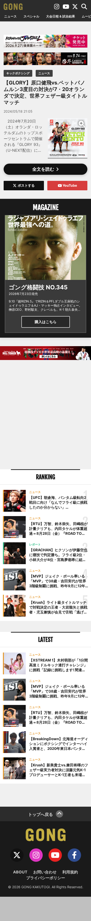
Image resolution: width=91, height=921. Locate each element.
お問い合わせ (45, 872)
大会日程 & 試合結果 (60, 16)
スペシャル (31, 16)
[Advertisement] (45, 415)
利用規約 (70, 872)
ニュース (10, 16)
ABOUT (20, 872)
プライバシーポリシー (45, 877)
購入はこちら (46, 321)
